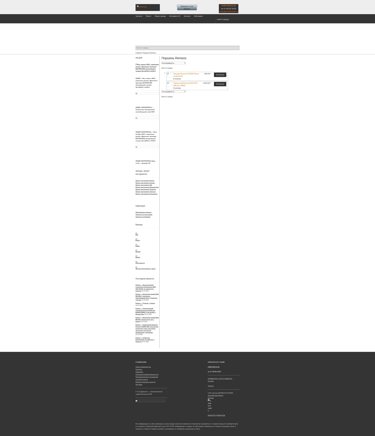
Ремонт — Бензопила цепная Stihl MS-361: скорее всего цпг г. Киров (147, 319)
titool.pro (211, 398)
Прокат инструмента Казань (145, 183)
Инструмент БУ (174, 16)
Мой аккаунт (198, 16)
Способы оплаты (142, 379)
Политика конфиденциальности (147, 374)
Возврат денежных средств (145, 382)
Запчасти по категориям (144, 214)
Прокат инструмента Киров (145, 180)
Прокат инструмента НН (144, 185)
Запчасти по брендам (143, 217)
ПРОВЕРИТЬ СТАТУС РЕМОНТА (220, 379)
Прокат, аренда (160, 16)
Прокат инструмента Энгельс (146, 191)
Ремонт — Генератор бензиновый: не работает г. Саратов (145, 339)
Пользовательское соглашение (147, 377)
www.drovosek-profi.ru (215, 395)
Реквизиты (139, 372)
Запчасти (139, 16)
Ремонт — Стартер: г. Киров (145, 303)
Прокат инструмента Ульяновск (146, 194)
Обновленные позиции (143, 212)
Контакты (187, 16)
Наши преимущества (143, 367)
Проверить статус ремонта (187, 8)
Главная (139, 53)
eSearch (211, 386)
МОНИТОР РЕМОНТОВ (216, 415)
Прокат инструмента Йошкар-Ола (147, 187)
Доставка (139, 384)
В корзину (220, 75)
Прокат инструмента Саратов (146, 189)
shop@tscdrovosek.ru (228, 12)
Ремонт (148, 16)
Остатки (211, 381)
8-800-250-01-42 (229, 6)
